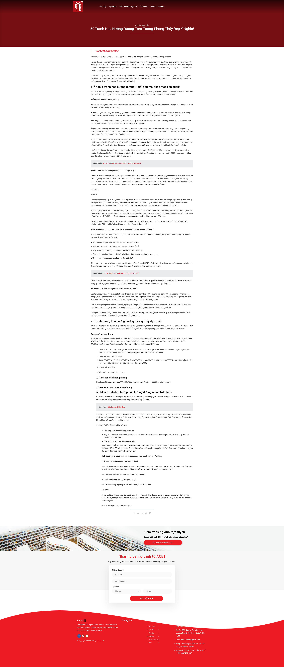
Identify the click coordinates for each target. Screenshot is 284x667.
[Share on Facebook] (134, 514)
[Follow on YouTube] (87, 636)
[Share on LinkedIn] (150, 514)
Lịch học (151, 630)
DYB (90, 641)
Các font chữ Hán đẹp (116, 407)
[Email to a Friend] (142, 514)
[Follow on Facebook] (79, 636)
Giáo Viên (144, 7)
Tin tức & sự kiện (142, 25)
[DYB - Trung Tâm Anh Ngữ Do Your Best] (84, 6)
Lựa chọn (115, 587)
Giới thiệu (152, 626)
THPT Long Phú (84, 651)
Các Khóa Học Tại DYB (128, 7)
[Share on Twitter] (138, 514)
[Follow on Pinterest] (83, 636)
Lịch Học (112, 7)
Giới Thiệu (103, 7)
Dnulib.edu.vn (188, 646)
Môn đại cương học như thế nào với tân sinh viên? (122, 163)
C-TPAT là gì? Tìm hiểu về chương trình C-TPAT (121, 273)
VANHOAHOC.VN (182, 650)
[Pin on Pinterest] (146, 514)
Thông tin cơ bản (118, 570)
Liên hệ (151, 636)
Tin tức (153, 7)
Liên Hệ (161, 7)
